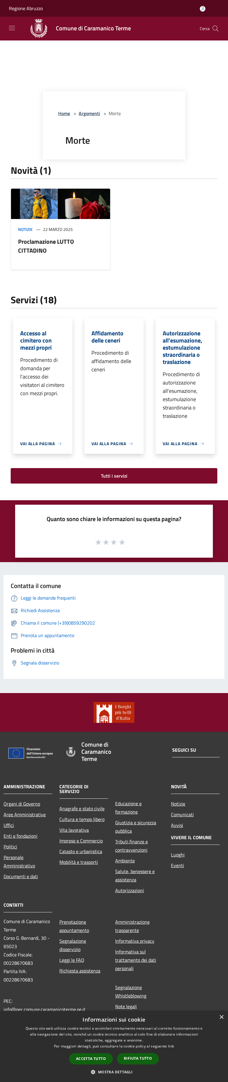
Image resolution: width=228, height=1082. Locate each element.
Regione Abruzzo (26, 8)
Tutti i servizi (114, 475)
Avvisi (177, 825)
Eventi (177, 865)
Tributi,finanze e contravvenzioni (131, 845)
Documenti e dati (21, 876)
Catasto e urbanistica (80, 851)
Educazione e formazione (128, 807)
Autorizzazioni (129, 890)
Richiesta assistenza (79, 970)
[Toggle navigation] (11, 28)
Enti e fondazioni (20, 835)
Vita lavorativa (74, 830)
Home (64, 113)
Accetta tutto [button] (91, 1058)
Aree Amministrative (25, 814)
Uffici (9, 825)
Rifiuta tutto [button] (138, 1058)
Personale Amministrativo (19, 861)
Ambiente (125, 860)
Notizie (25, 229)
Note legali (126, 1006)
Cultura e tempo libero (81, 819)
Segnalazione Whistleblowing (130, 991)
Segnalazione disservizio (72, 945)
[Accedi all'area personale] (202, 9)
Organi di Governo (22, 803)
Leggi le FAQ (71, 960)
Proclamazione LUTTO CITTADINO (46, 246)
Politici (10, 846)
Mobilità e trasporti (78, 862)
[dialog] (114, 1046)
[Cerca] (215, 28)
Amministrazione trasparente (132, 926)
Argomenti (89, 113)
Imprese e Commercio (81, 840)
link (171, 1046)
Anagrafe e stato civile (81, 808)
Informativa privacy (134, 941)
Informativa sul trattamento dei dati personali (135, 960)
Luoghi (178, 854)
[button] (113, 1072)
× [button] (221, 1017)
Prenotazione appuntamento (74, 926)
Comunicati (182, 814)
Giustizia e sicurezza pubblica (135, 826)
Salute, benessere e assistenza (135, 875)
